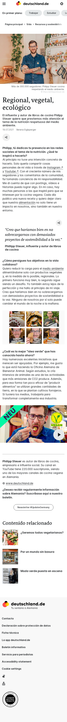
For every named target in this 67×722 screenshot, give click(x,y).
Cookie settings (11, 668)
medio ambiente (53, 268)
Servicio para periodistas (17, 654)
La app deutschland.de (16, 640)
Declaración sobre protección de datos (26, 625)
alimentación (27, 202)
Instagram (53, 167)
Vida (28, 24)
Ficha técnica (10, 632)
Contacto (8, 618)
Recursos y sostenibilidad (49, 24)
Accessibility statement (16, 661)
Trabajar (33, 13)
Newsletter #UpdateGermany (33, 507)
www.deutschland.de (19, 483)
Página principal (14, 24)
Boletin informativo (14, 647)
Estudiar (51, 13)
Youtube (10, 171)
